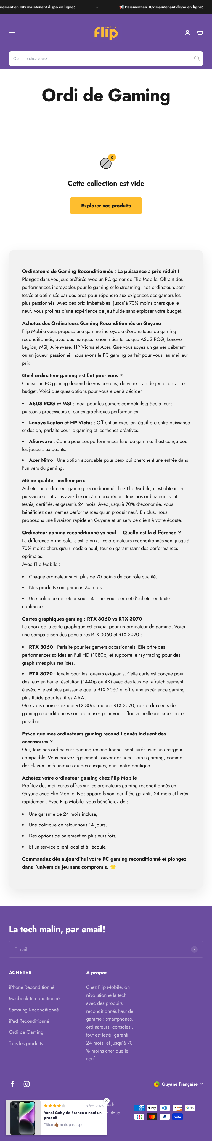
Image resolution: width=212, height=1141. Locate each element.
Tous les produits (26, 1043)
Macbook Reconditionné (34, 998)
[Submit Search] (197, 58)
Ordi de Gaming (26, 1032)
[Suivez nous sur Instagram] (26, 1084)
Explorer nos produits (106, 205)
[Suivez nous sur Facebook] (12, 1084)
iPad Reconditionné (29, 1021)
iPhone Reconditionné (31, 987)
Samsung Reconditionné (34, 1009)
